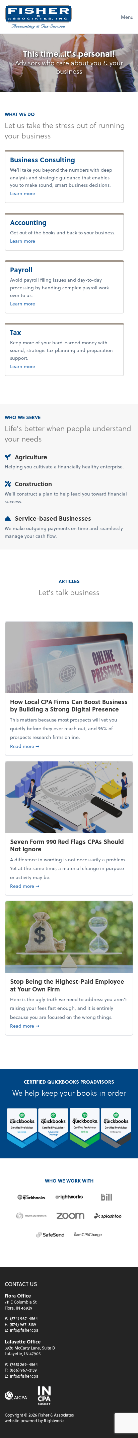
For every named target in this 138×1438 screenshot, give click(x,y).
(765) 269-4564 (24, 1364)
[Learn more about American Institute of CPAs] (16, 1395)
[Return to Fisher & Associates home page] (38, 17)
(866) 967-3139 (23, 1370)
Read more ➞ (69, 746)
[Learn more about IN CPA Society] (43, 1395)
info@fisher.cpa (24, 1330)
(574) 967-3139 (23, 1324)
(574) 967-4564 (24, 1318)
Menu (127, 16)
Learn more (37, 193)
